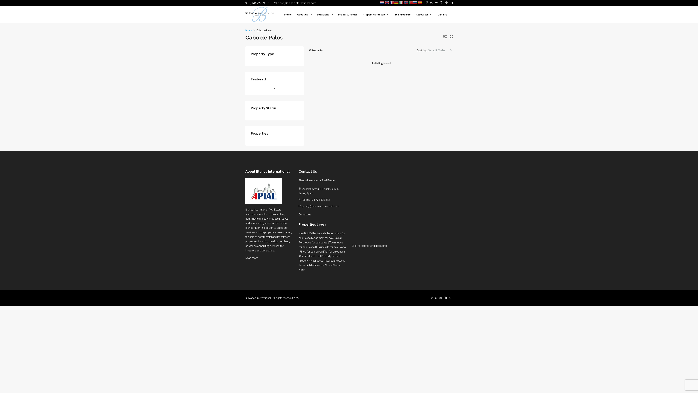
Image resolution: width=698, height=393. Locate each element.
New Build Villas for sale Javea (316, 233)
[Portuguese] (410, 2)
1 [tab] (276, 89)
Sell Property (402, 14)
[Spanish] (420, 2)
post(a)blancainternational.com (320, 206)
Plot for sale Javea (334, 251)
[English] (387, 2)
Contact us (305, 214)
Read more (251, 258)
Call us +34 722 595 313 (316, 199)
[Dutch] (382, 2)
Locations (323, 14)
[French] (392, 2)
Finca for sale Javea (311, 251)
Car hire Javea (307, 256)
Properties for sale (374, 14)
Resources (422, 14)
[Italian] (401, 2)
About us (302, 14)
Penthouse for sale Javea (313, 242)
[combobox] (439, 50)
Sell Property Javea (327, 256)
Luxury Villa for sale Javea (331, 247)
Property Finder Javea (311, 260)
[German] (396, 2)
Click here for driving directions (369, 245)
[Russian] (415, 2)
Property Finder (347, 14)
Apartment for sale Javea (326, 238)
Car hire (442, 14)
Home (288, 14)
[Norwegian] (406, 2)
